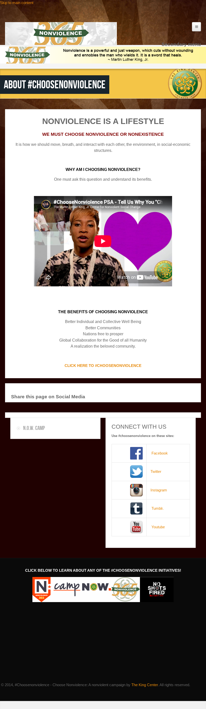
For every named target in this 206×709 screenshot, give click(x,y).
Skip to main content (16, 3)
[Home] (61, 33)
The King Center (144, 685)
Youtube (158, 527)
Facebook (159, 453)
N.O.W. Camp (34, 428)
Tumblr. (157, 508)
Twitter (155, 471)
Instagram (158, 490)
